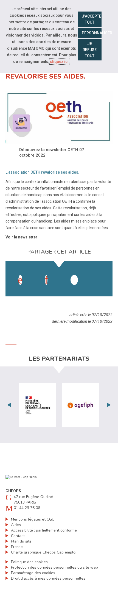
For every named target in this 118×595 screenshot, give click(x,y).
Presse (17, 546)
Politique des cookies (29, 562)
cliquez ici (59, 61)
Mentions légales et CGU (33, 519)
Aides (16, 524)
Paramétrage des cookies (33, 572)
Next (109, 405)
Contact (18, 535)
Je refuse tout (90, 49)
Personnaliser (92, 33)
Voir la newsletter (21, 237)
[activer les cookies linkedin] (46, 280)
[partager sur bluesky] (100, 274)
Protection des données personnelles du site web (54, 567)
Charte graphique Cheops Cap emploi (43, 552)
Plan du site (21, 541)
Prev (9, 405)
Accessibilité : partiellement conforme (44, 530)
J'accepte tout (91, 19)
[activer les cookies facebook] (20, 280)
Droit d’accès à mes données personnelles (48, 578)
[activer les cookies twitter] (74, 280)
